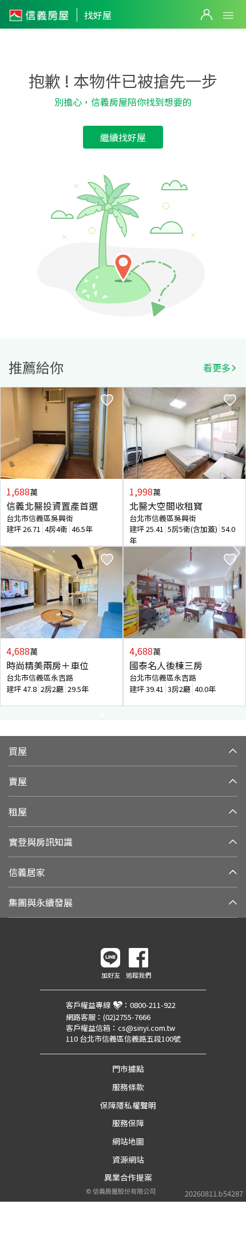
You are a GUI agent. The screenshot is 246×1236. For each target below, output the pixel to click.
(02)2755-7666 (126, 1016)
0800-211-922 (153, 1004)
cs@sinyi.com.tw (146, 1027)
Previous (9, 553)
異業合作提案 (128, 1177)
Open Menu (228, 15)
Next (237, 553)
